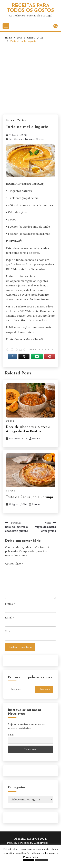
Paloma (36, 438)
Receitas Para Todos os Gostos (30, 8)
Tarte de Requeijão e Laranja (29, 497)
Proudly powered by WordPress (28, 842)
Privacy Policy (30, 857)
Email (9, 617)
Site (7, 631)
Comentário (14, 563)
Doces (10, 120)
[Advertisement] (30, 78)
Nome (10, 603)
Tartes (21, 120)
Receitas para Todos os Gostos (26, 139)
